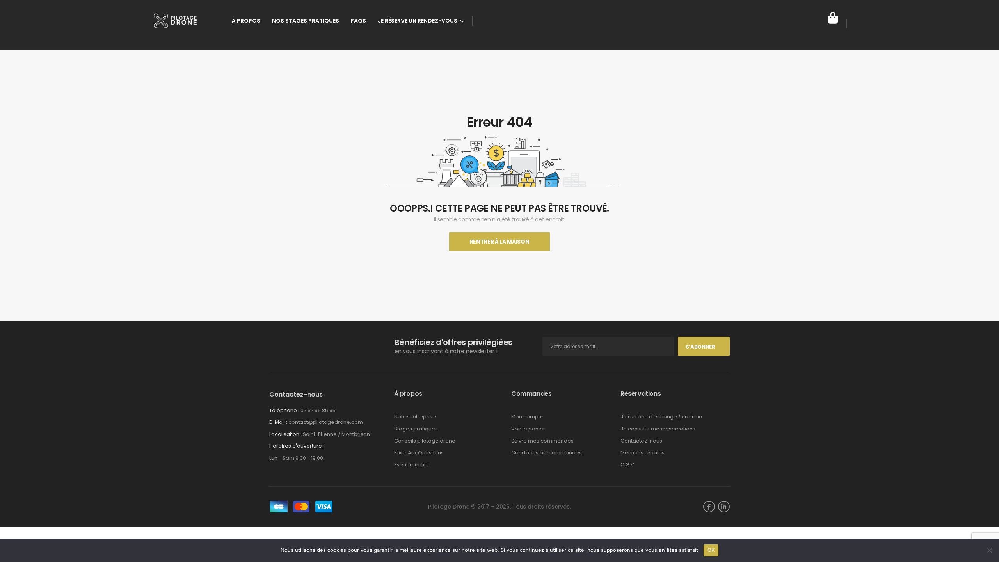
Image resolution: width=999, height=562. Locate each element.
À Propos (246, 21)
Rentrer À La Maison (499, 241)
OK (711, 550)
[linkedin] (724, 506)
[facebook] (709, 506)
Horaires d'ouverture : (296, 446)
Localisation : (285, 434)
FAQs (358, 21)
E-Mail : (278, 422)
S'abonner (700, 346)
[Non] (989, 550)
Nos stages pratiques (305, 21)
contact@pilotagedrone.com (325, 422)
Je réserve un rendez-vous (417, 21)
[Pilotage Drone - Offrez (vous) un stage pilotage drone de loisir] (182, 20)
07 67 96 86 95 (318, 410)
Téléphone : (284, 410)
